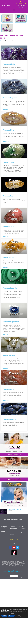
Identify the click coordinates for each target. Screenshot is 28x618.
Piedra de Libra (8, 130)
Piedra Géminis (8, 257)
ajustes (12, 613)
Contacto (16, 571)
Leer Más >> (6, 77)
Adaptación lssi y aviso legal (7, 570)
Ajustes (18, 615)
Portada (2, 40)
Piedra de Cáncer (9, 355)
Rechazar (11, 615)
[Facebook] (10, 547)
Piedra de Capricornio (11, 322)
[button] (14, 10)
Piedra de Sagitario (10, 98)
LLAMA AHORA (21, 3)
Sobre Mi (20, 571)
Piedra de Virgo (8, 162)
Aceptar (4, 615)
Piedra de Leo (8, 196)
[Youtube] (14, 547)
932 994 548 (21, 5)
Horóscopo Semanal (14, 509)
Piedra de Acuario (9, 419)
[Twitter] (17, 547)
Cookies (12, 571)
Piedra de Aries (8, 389)
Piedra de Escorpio (10, 288)
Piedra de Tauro (8, 226)
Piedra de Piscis (9, 64)
